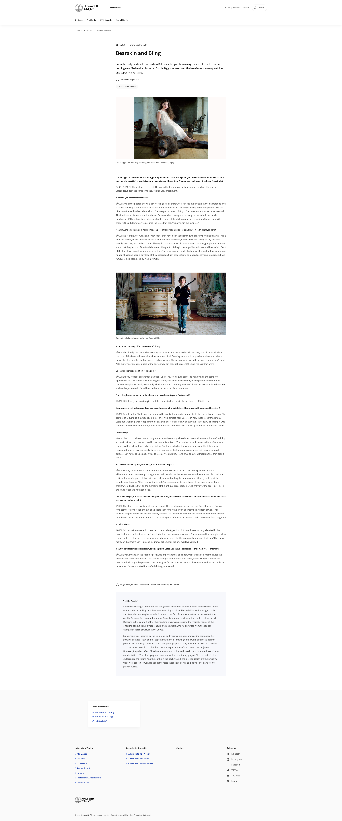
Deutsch (246, 7)
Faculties (81, 758)
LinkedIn (235, 753)
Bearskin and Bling (103, 30)
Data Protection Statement (140, 815)
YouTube (235, 775)
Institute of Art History (104, 712)
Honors (80, 773)
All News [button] (79, 20)
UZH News (115, 7)
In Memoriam (83, 782)
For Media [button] (91, 20)
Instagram (236, 759)
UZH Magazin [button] (106, 20)
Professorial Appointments (89, 777)
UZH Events (82, 763)
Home (227, 7)
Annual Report (83, 768)
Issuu (234, 781)
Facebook (236, 764)
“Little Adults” (101, 720)
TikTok (234, 770)
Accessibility (123, 815)
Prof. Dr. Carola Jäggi (104, 716)
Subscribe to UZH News (138, 758)
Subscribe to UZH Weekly (139, 753)
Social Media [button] (122, 20)
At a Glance (82, 753)
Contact (236, 7)
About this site (103, 815)
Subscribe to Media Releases (140, 763)
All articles (88, 30)
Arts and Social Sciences (126, 86)
